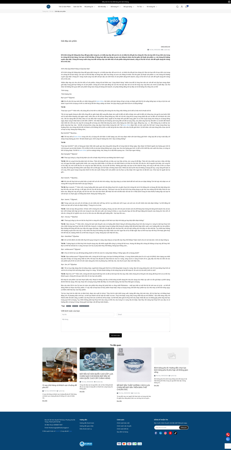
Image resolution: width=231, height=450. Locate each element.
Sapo (70, 431)
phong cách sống (84, 306)
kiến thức (75, 306)
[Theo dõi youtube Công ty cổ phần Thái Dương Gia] (170, 433)
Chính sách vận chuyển (124, 426)
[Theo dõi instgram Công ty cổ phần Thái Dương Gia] (165, 433)
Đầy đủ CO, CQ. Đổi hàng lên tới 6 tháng (115, 2)
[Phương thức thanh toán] (129, 443)
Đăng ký (184, 427)
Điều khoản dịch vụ (86, 429)
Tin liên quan (115, 345)
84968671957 (58, 425)
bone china (99, 101)
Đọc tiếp (44, 401)
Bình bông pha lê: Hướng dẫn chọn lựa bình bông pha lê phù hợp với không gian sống (171, 370)
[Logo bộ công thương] (86, 444)
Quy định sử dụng (122, 432)
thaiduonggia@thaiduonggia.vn (59, 428)
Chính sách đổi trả (122, 429)
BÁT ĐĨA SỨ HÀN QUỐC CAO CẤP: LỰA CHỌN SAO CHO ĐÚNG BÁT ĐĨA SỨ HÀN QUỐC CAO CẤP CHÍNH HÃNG (96, 376)
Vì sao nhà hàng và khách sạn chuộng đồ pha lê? (59, 386)
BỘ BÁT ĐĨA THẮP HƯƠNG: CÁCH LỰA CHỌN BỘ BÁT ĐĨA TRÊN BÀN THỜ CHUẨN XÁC (133, 387)
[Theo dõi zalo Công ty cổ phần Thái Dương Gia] (160, 433)
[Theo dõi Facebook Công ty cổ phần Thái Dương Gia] (156, 433)
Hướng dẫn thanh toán (87, 423)
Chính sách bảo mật (123, 423)
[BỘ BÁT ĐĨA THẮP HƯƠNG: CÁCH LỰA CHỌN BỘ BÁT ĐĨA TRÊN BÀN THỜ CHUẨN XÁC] (134, 365)
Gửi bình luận (115, 335)
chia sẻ (68, 306)
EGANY (58, 431)
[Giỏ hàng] (186, 6)
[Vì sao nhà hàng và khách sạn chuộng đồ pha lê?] (59, 365)
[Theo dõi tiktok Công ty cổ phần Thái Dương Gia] (175, 433)
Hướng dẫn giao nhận (86, 426)
